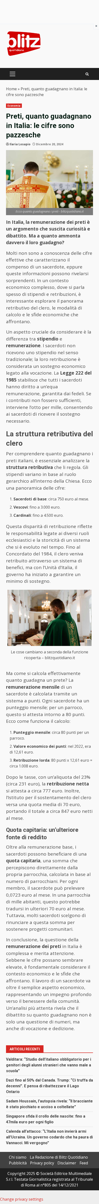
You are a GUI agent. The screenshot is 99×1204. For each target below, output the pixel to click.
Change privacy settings (21, 1199)
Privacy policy (42, 1163)
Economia (13, 105)
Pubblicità (18, 1163)
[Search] (87, 74)
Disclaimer (66, 1163)
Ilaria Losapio (20, 144)
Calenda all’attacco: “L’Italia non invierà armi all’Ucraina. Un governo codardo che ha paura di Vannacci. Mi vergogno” (49, 1137)
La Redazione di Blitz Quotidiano (59, 1157)
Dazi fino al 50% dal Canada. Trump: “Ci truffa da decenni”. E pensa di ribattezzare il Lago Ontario (49, 1086)
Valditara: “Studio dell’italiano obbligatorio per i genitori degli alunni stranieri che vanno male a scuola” (48, 1065)
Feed (84, 1163)
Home (11, 88)
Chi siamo (17, 1157)
